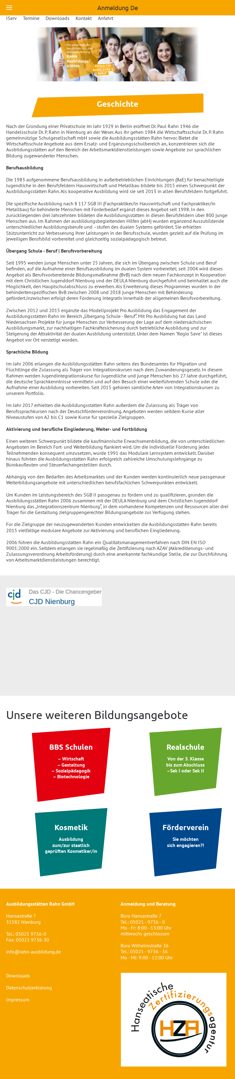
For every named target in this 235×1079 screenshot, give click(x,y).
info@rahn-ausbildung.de (33, 952)
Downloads (57, 18)
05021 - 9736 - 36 (149, 951)
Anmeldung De (117, 7)
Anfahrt (105, 18)
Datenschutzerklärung (29, 987)
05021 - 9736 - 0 (147, 922)
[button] (9, 7)
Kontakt (84, 18)
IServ (11, 18)
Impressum (17, 999)
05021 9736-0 (31, 934)
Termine (31, 18)
